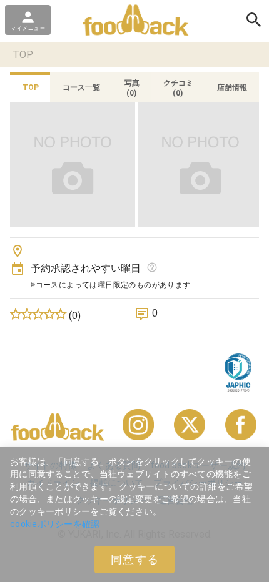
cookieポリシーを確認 (54, 524)
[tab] (30, 87)
